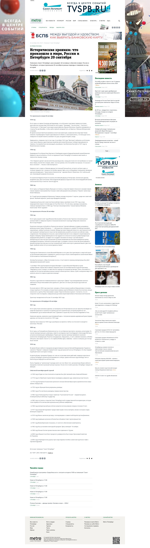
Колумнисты (69, 526)
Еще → (107, 151)
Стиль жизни (98, 87)
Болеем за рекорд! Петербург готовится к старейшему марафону (107, 204)
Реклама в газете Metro (91, 522)
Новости (97, 136)
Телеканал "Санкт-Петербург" (52, 43)
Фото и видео (50, 522)
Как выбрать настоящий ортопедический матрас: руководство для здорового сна (106, 266)
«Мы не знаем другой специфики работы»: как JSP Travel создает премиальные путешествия (106, 312)
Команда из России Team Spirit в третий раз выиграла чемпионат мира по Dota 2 (107, 102)
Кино (47, 532)
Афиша (32, 530)
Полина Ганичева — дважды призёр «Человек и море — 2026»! (49, 503)
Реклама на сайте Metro (91, 524)
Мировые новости (99, 106)
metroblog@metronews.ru (71, 540)
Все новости (50, 21)
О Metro (102, 21)
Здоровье (49, 524)
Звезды (52, 27)
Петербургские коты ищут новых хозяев (107, 286)
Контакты (87, 528)
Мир (74, 21)
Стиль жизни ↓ (83, 21)
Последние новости (103, 78)
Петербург (60, 21)
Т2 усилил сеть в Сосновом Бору (105, 246)
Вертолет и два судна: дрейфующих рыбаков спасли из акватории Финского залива (107, 93)
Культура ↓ (93, 21)
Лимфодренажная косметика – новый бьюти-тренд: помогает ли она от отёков (106, 142)
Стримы (33, 27)
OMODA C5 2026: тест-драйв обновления (106, 375)
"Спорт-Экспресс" (54, 541)
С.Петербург (33, 476)
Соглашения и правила (91, 526)
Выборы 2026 (60, 27)
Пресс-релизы (50, 530)
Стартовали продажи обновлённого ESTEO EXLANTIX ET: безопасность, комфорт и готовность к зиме (106, 339)
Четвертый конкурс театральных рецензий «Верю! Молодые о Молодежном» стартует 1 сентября (106, 131)
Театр (48, 528)
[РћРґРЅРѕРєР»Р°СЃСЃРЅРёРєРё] (89, 71)
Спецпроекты (43, 27)
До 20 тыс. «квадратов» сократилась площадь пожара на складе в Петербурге (106, 112)
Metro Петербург (108, 522)
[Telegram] (91, 71)
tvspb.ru (50, 453)
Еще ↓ (109, 21)
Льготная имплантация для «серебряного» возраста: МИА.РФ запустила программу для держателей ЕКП (106, 225)
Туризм (48, 526)
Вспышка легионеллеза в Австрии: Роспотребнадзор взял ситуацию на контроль (106, 121)
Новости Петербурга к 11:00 (38, 480)
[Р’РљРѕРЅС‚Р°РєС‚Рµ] (87, 71)
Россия (68, 21)
